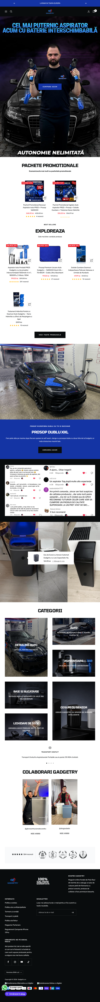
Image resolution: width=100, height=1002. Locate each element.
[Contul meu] (89, 12)
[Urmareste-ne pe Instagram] (15, 962)
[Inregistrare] (73, 912)
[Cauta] (11, 11)
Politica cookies (11, 903)
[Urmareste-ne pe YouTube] (21, 962)
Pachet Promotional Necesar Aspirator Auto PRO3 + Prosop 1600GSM (34, 207)
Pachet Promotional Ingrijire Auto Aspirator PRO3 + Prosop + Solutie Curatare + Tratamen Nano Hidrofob (65, 207)
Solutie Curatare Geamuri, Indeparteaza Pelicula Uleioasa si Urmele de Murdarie (81, 270)
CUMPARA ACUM (50, 87)
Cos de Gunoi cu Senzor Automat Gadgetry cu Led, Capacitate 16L (56, 556)
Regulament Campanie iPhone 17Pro (16, 930)
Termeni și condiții (12, 912)
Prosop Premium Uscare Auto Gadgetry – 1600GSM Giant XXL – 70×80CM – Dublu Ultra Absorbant (50, 270)
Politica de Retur (11, 921)
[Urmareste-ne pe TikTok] (28, 962)
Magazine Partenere (12, 925)
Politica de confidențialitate (15, 907)
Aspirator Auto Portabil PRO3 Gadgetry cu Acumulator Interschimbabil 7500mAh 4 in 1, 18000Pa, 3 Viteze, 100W (19, 271)
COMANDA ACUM (50, 450)
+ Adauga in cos (58, 561)
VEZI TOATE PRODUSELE (50, 335)
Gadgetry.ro (22, 979)
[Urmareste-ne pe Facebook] (8, 962)
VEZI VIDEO (35, 833)
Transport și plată (11, 916)
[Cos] (94, 11)
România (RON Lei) (12, 972)
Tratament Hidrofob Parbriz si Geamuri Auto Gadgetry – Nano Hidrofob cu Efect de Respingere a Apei (19, 315)
